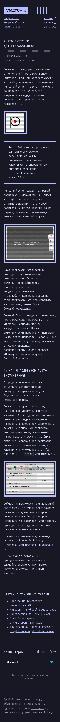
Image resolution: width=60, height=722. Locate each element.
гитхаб (48, 18)
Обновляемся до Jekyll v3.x (30, 614)
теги (19, 26)
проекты (9, 26)
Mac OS (29, 545)
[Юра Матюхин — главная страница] (30, 10)
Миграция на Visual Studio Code (33, 609)
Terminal (37, 708)
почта (46, 26)
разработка (11, 18)
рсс (54, 26)
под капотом (12, 712)
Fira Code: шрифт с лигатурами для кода (26, 620)
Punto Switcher (30, 540)
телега (48, 22)
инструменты (28, 60)
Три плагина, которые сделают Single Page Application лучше (32, 629)
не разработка (14, 22)
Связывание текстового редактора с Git (26, 603)
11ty (47, 712)
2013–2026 (34, 704)
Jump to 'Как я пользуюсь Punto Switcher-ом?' (6, 370)
